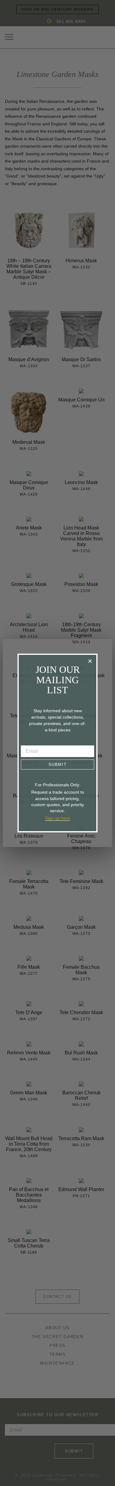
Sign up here (57, 818)
